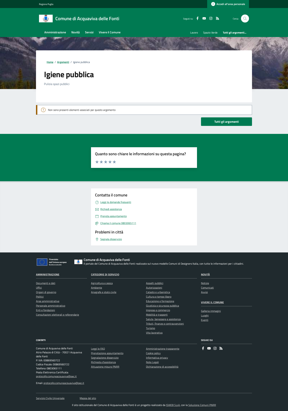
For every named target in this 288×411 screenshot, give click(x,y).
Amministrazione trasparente (162, 349)
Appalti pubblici (154, 283)
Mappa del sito (88, 398)
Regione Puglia (46, 4)
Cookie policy (153, 353)
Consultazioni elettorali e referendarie (57, 315)
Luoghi (205, 315)
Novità (205, 274)
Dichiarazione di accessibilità (162, 367)
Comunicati (207, 288)
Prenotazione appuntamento (107, 353)
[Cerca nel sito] (245, 19)
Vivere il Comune (212, 302)
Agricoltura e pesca (102, 283)
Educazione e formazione (160, 301)
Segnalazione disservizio (104, 358)
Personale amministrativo (50, 306)
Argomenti (63, 62)
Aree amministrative (47, 301)
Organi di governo (46, 292)
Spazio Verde (210, 33)
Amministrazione (47, 274)
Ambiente (96, 288)
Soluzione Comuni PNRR (202, 405)
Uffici (39, 288)
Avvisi (204, 292)
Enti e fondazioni (45, 310)
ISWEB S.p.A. (173, 405)
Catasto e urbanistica (158, 292)
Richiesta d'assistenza (103, 362)
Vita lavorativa (154, 333)
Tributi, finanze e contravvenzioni (165, 324)
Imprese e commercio (158, 310)
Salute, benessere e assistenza (163, 319)
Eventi (204, 320)
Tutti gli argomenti (226, 121)
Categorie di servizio (105, 274)
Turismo (150, 328)
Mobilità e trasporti (157, 315)
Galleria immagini (211, 311)
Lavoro (194, 33)
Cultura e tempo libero (158, 297)
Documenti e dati (45, 283)
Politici (40, 297)
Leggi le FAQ (98, 349)
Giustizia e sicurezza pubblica (162, 306)
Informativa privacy (157, 358)
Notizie (205, 283)
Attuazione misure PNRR (105, 367)
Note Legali (152, 362)
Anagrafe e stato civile (103, 292)
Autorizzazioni (154, 288)
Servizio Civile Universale (50, 398)
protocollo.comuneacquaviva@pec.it (56, 376)
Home (50, 62)
